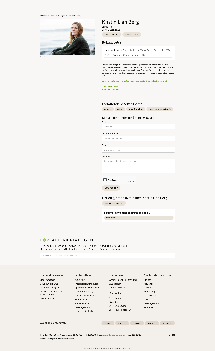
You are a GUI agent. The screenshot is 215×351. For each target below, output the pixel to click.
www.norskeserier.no (111, 89)
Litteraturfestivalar (84, 311)
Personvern (149, 307)
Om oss (147, 279)
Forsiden (43, 15)
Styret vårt (149, 287)
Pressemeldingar (117, 305)
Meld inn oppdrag (131, 34)
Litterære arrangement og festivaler (160, 109)
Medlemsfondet (48, 298)
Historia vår (150, 295)
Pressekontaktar (117, 298)
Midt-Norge (151, 323)
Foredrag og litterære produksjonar (51, 293)
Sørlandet (108, 323)
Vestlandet (137, 323)
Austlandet (122, 323)
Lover (146, 299)
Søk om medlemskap (85, 295)
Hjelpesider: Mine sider (86, 283)
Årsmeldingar (151, 291)
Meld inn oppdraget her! (114, 203)
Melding (106, 156)
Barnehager (108, 109)
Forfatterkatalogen (57, 15)
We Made (128, 348)
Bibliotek (120, 109)
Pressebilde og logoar (120, 309)
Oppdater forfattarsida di (87, 287)
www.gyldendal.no (110, 86)
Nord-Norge (167, 323)
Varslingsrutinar (83, 307)
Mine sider (80, 279)
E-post (105, 145)
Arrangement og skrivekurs (123, 279)
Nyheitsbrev (115, 283)
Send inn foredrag (84, 291)
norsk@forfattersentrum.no (114, 335)
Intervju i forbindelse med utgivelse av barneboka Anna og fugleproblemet (134, 81)
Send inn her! (110, 218)
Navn (104, 122)
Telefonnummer (110, 133)
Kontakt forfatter (112, 34)
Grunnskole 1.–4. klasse (135, 109)
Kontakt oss (149, 283)
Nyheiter (113, 302)
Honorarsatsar (47, 279)
